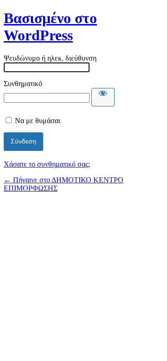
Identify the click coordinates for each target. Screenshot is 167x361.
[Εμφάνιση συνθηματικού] (103, 97)
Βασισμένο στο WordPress (50, 27)
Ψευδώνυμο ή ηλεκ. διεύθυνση (50, 58)
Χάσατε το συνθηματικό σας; (47, 164)
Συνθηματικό (23, 83)
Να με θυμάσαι (37, 120)
